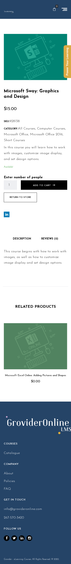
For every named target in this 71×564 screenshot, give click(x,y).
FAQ (7, 489)
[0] (54, 9)
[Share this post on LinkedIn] (6, 214)
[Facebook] (6, 538)
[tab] (22, 239)
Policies (9, 481)
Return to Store (20, 197)
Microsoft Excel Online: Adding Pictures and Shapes (35, 375)
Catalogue (12, 453)
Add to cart (42, 185)
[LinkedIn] (22, 538)
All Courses (26, 128)
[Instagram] (29, 538)
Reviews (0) (49, 238)
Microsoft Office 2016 (46, 134)
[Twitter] (14, 538)
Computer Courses (51, 128)
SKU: (6, 121)
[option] (35, 358)
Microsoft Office (16, 134)
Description (22, 238)
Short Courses (14, 140)
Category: (11, 129)
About (8, 473)
